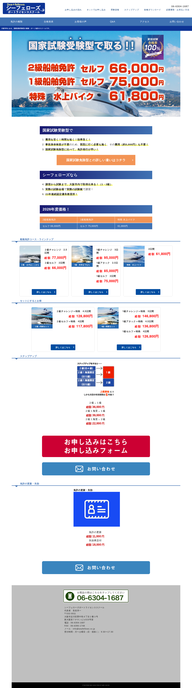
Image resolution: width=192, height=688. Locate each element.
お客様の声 (81, 21)
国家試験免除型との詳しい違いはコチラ (96, 160)
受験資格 (115, 10)
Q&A (112, 21)
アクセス (144, 21)
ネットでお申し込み (96, 10)
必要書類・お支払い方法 (177, 10)
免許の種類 (16, 21)
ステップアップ (131, 10)
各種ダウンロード (152, 10)
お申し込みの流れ (73, 10)
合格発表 (48, 21)
